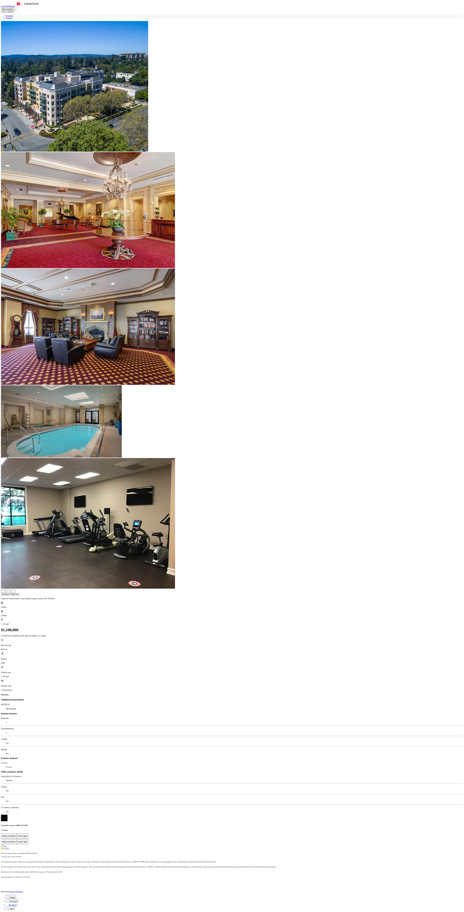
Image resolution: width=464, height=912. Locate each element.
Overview (9, 16)
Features (9, 18)
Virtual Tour (15, 594)
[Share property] (13, 591)
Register (10, 11)
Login (4, 11)
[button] (232, 86)
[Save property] (8, 591)
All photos (5, 594)
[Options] (3, 591)
